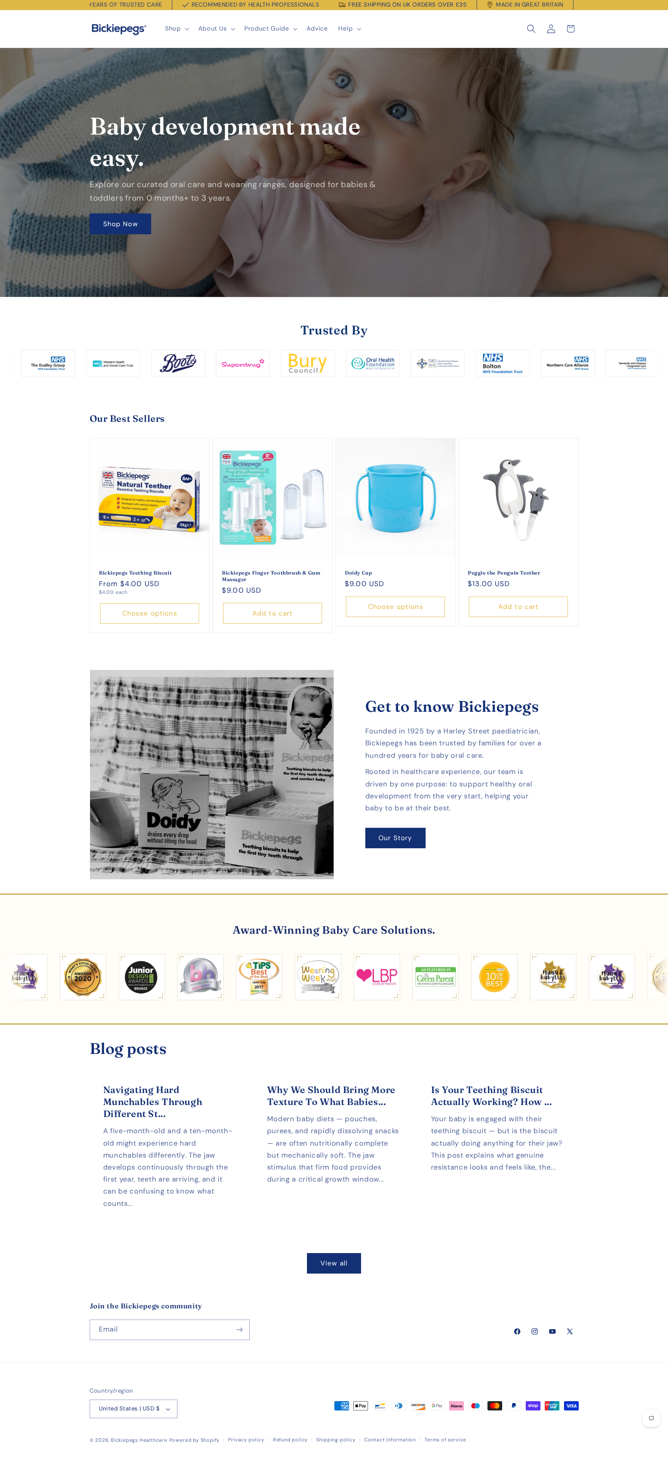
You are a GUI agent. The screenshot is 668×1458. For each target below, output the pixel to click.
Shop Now (120, 224)
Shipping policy (335, 1439)
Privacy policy (246, 1439)
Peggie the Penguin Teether (504, 573)
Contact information (390, 1439)
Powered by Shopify (194, 1440)
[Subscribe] (239, 1330)
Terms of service (445, 1439)
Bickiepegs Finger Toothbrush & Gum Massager (271, 576)
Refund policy (290, 1439)
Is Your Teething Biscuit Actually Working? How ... (491, 1095)
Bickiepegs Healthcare (139, 1440)
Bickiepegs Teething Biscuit (135, 573)
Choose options (149, 613)
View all (334, 1263)
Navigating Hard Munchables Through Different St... (152, 1101)
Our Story (395, 838)
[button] (176, 29)
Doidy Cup (358, 573)
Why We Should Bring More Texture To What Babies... (331, 1095)
